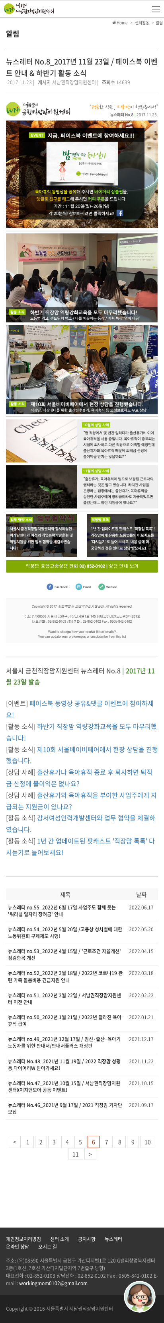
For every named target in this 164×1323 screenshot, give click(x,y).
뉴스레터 (113, 1239)
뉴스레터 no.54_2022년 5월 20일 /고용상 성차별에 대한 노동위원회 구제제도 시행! (65, 933)
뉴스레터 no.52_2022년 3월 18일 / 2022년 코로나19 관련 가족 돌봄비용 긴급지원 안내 (65, 976)
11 (75, 1154)
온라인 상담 (17, 1246)
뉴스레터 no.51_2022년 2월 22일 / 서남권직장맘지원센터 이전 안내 (64, 999)
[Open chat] (140, 1297)
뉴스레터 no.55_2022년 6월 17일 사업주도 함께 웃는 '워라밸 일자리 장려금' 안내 (62, 911)
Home (122, 22)
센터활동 (142, 22)
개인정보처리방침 (23, 1239)
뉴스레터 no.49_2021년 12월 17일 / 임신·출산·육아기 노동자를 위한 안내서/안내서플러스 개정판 (64, 1042)
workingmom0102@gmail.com (53, 1283)
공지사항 (87, 1239)
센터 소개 (59, 1239)
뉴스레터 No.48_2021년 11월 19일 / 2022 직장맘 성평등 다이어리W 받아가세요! (64, 1065)
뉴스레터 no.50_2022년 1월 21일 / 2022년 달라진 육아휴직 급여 (64, 1021)
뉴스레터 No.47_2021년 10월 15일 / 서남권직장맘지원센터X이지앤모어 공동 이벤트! (64, 1087)
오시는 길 (47, 1246)
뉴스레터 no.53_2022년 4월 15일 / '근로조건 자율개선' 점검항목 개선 (64, 955)
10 (147, 1142)
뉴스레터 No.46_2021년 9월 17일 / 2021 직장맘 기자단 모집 (65, 1108)
